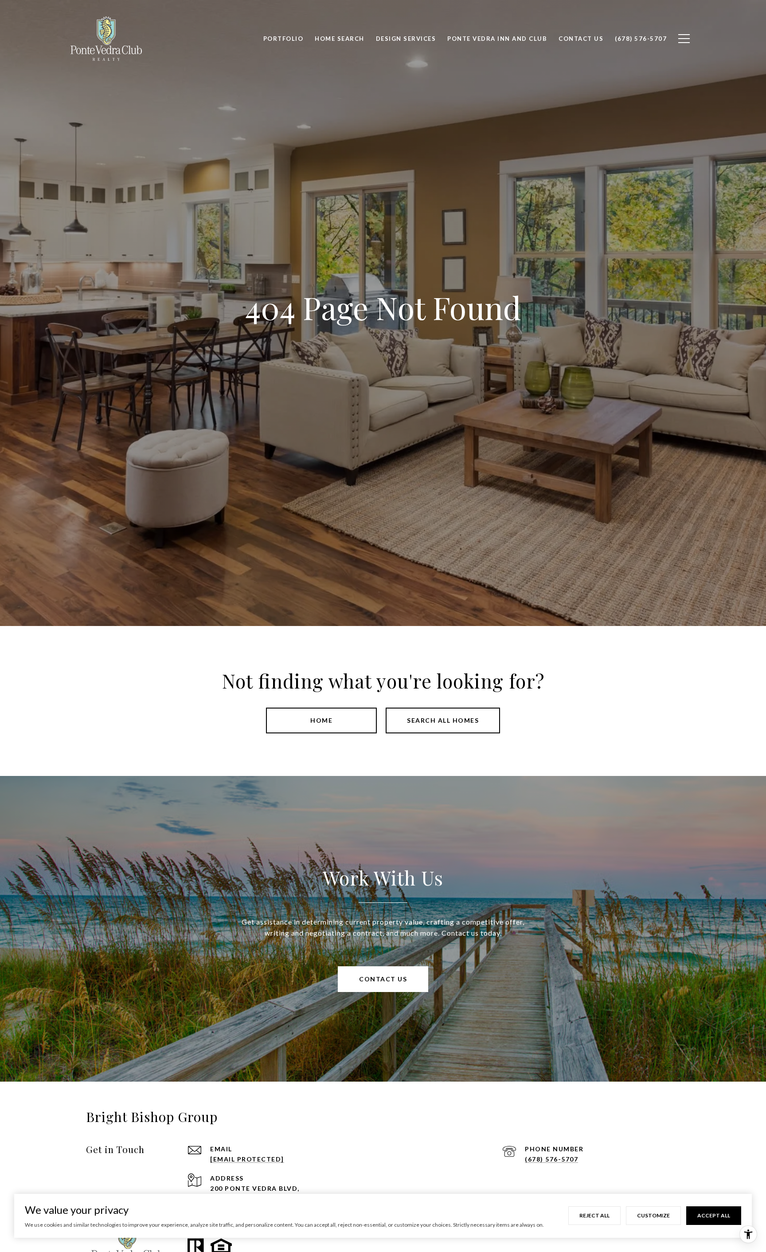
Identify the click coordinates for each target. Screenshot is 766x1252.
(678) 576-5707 (551, 1159)
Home (321, 720)
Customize (653, 1215)
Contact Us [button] (383, 979)
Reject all (594, 1215)
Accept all (713, 1215)
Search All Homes (443, 720)
